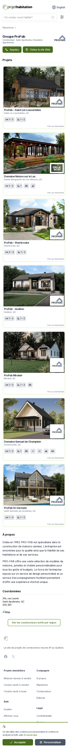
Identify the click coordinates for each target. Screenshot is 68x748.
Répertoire (8, 27)
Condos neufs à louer (15, 691)
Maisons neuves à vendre (17, 678)
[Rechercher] (52, 17)
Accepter (19, 742)
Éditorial (41, 698)
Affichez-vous (11, 715)
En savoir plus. (30, 735)
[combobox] (30, 17)
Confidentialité (44, 715)
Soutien (8, 709)
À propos (41, 678)
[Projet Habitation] (17, 7)
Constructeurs (44, 691)
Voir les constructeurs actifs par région (34, 622)
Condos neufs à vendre (16, 684)
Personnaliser (52, 742)
